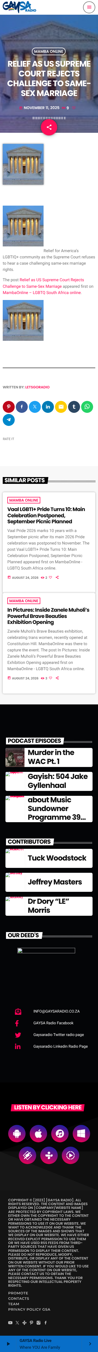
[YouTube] (10, 1323)
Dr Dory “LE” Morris (48, 905)
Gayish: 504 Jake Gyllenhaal (58, 781)
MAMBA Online (48, 51)
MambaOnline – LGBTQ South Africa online (42, 292)
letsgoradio (37, 387)
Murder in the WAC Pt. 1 (51, 757)
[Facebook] (46, 1323)
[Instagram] (38, 1323)
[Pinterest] (31, 1323)
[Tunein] (24, 1323)
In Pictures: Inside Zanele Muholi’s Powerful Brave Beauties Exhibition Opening (48, 616)
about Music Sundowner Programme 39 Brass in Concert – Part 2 (59, 817)
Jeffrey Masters (55, 882)
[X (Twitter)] (17, 1323)
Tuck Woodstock (57, 858)
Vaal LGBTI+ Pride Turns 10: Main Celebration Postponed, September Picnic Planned (46, 515)
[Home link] (19, 7)
